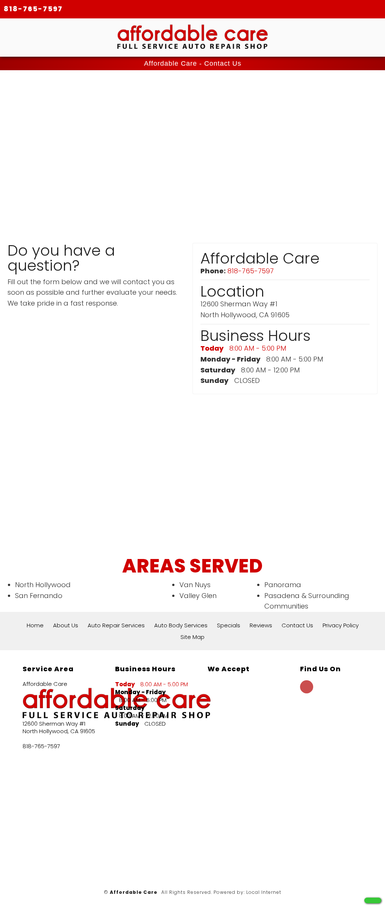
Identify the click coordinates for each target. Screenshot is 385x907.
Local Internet (263, 892)
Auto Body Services (181, 625)
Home (35, 625)
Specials (228, 625)
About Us (65, 625)
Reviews (261, 625)
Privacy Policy (341, 625)
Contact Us (297, 625)
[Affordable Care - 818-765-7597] (372, 900)
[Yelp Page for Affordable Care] (306, 691)
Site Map (192, 637)
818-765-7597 (33, 9)
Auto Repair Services (116, 625)
